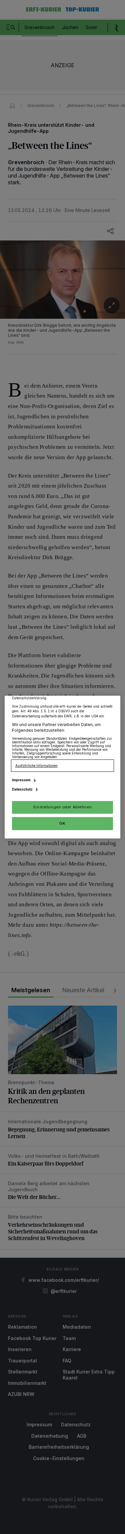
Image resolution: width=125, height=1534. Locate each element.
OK (62, 823)
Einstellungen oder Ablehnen (62, 807)
